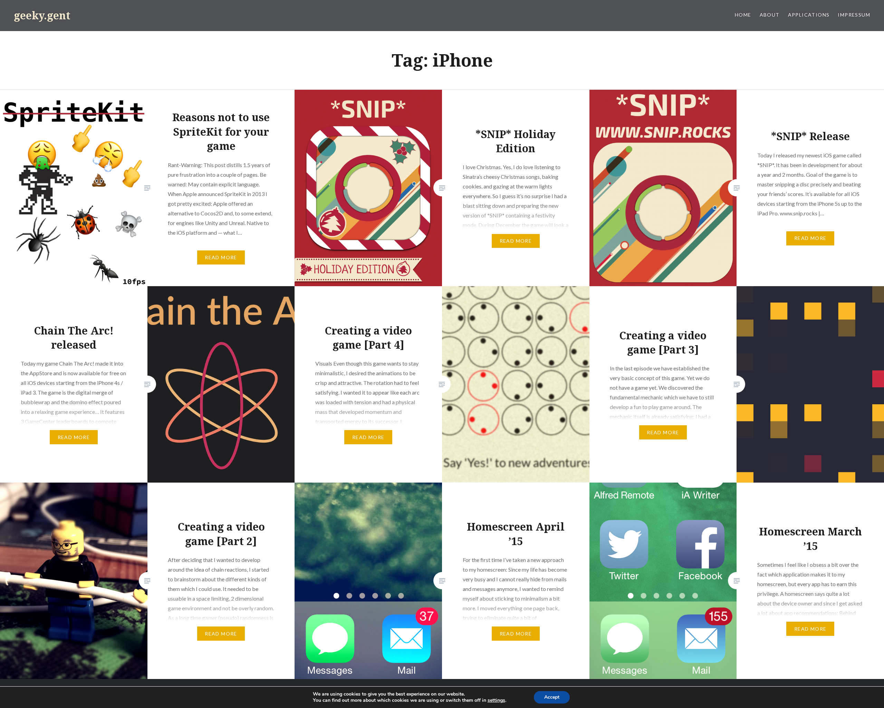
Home (743, 15)
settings (496, 700)
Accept (551, 697)
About (770, 15)
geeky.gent (42, 15)
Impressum (854, 15)
